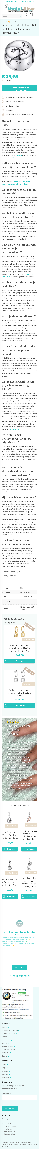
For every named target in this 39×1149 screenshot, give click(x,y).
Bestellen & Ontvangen (10, 1030)
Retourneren (6, 1040)
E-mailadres (6, 1093)
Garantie (5, 1043)
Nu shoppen (20, 661)
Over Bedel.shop (8, 1046)
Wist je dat (6, 1053)
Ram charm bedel (8, 158)
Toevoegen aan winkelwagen (20, 88)
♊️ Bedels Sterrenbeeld (15, 22)
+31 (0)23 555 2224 (27, 1)
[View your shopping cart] (31, 14)
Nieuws (4, 1056)
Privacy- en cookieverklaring (11, 1144)
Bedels (4, 1065)
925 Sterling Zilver (14, 429)
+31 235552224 (9, 1132)
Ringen (4, 1068)
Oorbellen (5, 1074)
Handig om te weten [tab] (10, 576)
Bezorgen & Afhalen (9, 1034)
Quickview (30, 640)
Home (3, 22)
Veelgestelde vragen (9, 1050)
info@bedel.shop (11, 1)
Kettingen (5, 1071)
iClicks (30, 1142)
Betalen (4, 1037)
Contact (4, 1027)
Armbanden (6, 1077)
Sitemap (23, 1144)
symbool (19, 155)
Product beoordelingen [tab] (11, 572)
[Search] (20, 16)
